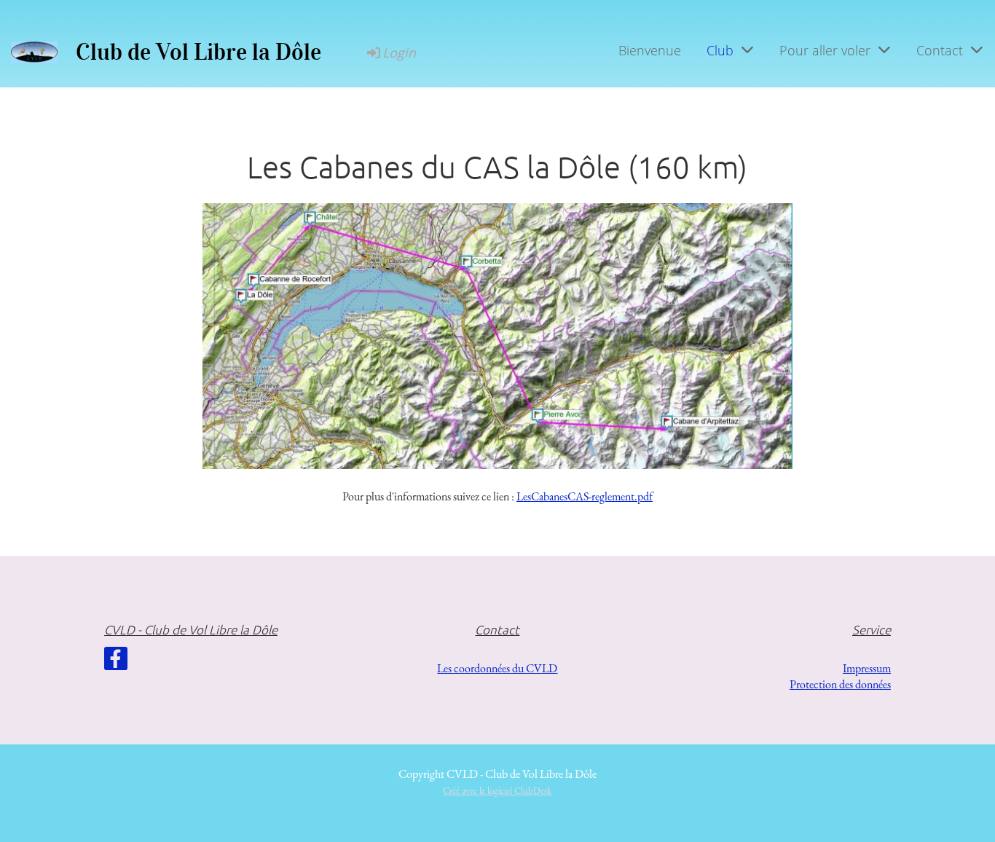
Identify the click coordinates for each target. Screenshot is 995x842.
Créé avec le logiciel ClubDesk (497, 790)
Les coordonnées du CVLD (497, 668)
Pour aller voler (824, 50)
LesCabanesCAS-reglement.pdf (584, 496)
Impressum (867, 668)
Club (720, 50)
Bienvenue (649, 50)
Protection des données (840, 684)
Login (399, 52)
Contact (939, 50)
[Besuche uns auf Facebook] (115, 662)
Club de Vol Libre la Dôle (198, 52)
